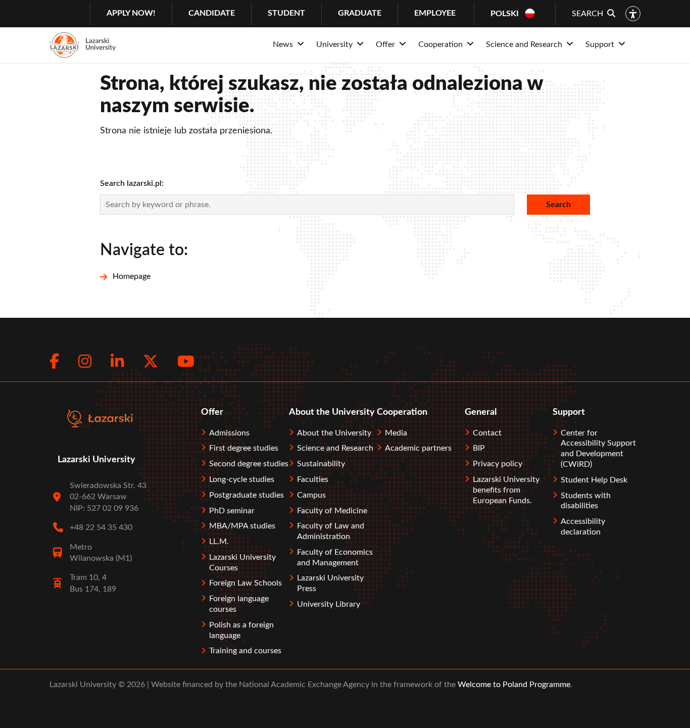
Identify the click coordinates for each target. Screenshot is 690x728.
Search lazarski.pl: (132, 183)
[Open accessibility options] (632, 13)
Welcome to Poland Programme (513, 685)
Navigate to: (144, 250)
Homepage (132, 276)
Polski (504, 14)
